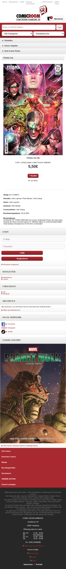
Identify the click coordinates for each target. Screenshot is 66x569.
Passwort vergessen (11, 264)
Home (4, 2)
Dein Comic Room (12, 51)
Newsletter (13, 2)
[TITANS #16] (33, 109)
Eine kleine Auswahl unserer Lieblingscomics (20, 446)
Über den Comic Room (33, 546)
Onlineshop (34, 553)
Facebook (11, 324)
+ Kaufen (33, 176)
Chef (34, 561)
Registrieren (22, 259)
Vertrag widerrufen (30, 3)
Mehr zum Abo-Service (11, 310)
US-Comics (6, 451)
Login (22, 253)
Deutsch (6, 294)
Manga (4, 462)
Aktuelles (8, 40)
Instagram (11, 328)
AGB (22, 2)
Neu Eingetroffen (8, 468)
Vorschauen (6, 473)
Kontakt (39, 564)
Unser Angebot (11, 46)
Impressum (28, 564)
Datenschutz (48, 2)
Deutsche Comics (9, 457)
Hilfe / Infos (57, 3)
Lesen (5, 279)
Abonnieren (7, 277)
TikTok (10, 331)
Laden (33, 557)
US (4, 292)
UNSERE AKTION (9, 479)
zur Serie (34, 181)
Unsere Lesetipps (9, 484)
